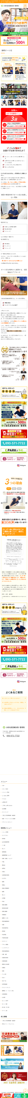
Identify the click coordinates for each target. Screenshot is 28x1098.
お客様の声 (4, 802)
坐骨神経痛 (4, 984)
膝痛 (3, 881)
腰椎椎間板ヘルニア (6, 855)
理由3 (19, 488)
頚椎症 (3, 967)
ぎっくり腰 (4, 1004)
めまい (3, 977)
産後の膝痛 (4, 904)
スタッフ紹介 (5, 789)
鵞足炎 (3, 865)
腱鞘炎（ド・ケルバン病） (8, 990)
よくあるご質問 (5, 795)
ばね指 (3, 997)
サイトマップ (5, 812)
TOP (3, 785)
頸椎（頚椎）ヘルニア (7, 858)
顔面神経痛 (4, 961)
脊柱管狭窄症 (5, 928)
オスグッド (4, 941)
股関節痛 (4, 851)
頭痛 (3, 924)
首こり (3, 848)
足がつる (4, 980)
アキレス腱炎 (5, 944)
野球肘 (3, 931)
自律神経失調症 (5, 875)
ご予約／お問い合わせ (7, 805)
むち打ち (4, 878)
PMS (3, 901)
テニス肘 (4, 974)
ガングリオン (5, 835)
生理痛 (3, 898)
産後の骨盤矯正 (5, 888)
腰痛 (3, 891)
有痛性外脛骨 (5, 957)
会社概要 (4, 808)
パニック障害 (5, 832)
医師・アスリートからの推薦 (8, 818)
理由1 (8, 488)
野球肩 (3, 838)
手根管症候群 (5, 937)
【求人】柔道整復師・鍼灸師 (8, 815)
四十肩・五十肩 (5, 1007)
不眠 (3, 861)
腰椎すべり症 (5, 918)
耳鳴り (3, 871)
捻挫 (3, 970)
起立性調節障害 (5, 842)
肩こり (3, 894)
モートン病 (4, 1010)
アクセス (4, 798)
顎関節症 (4, 914)
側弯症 (3, 868)
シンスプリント (5, 947)
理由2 (14, 488)
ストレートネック (6, 987)
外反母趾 (4, 934)
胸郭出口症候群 (5, 964)
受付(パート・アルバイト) (8, 1024)
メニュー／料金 (5, 792)
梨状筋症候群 (5, 908)
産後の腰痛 (4, 911)
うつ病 (3, 845)
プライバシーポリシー (7, 822)
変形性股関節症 (5, 951)
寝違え (3, 885)
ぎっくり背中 (5, 1000)
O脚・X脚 (4, 954)
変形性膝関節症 (5, 921)
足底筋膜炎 (4, 994)
